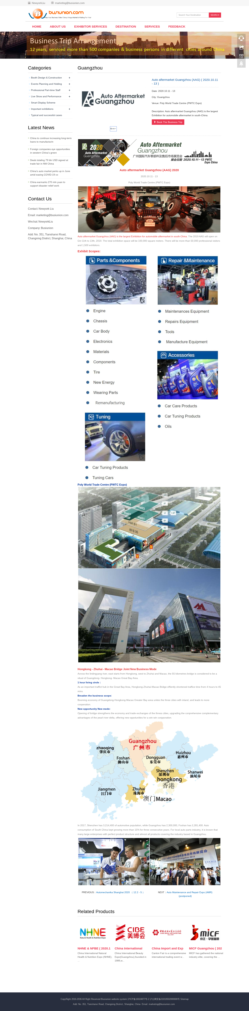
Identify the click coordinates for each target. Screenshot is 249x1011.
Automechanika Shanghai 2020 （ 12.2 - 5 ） (120, 892)
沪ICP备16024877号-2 (139, 999)
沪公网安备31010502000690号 (165, 999)
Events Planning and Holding (46, 84)
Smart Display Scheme (43, 102)
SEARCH (215, 15)
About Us (58, 26)
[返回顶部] (241, 65)
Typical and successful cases (46, 115)
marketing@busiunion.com (70, 3)
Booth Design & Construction (46, 77)
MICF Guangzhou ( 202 (205, 948)
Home (36, 26)
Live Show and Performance (46, 96)
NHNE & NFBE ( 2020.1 (94, 948)
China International (128, 948)
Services (152, 26)
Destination (126, 26)
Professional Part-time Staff (45, 90)
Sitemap (184, 999)
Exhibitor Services (90, 26)
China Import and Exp (167, 948)
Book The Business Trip (169, 122)
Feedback (176, 26)
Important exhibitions (42, 109)
